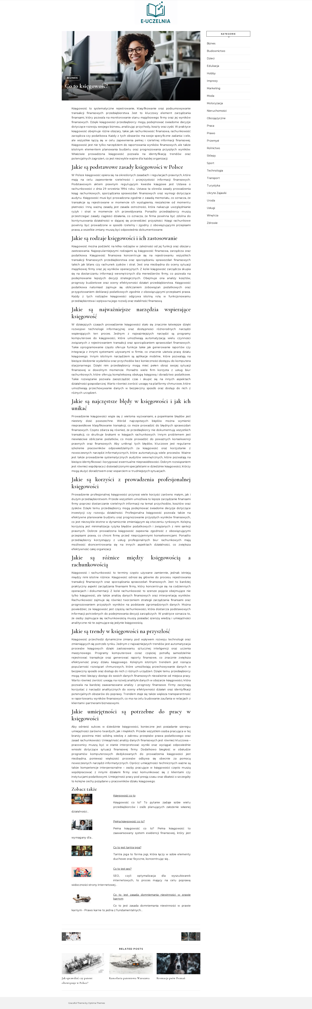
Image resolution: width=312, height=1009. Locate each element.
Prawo (211, 133)
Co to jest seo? (122, 868)
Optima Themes (96, 1003)
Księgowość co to (124, 795)
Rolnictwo (213, 148)
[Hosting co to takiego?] (193, 936)
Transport (213, 178)
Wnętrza (212, 215)
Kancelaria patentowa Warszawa (129, 978)
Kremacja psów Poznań (171, 978)
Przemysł (213, 140)
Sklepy (211, 155)
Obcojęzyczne (216, 118)
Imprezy (212, 80)
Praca (210, 125)
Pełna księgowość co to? (129, 821)
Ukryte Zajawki (216, 193)
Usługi (211, 208)
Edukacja (213, 65)
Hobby (211, 73)
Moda (210, 95)
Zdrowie (212, 222)
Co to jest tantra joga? (127, 847)
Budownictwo (216, 51)
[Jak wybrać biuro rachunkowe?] (69, 936)
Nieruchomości (217, 110)
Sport (210, 163)
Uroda (211, 200)
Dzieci (210, 58)
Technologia (215, 170)
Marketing (213, 88)
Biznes (72, 77)
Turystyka (213, 185)
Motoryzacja (215, 103)
